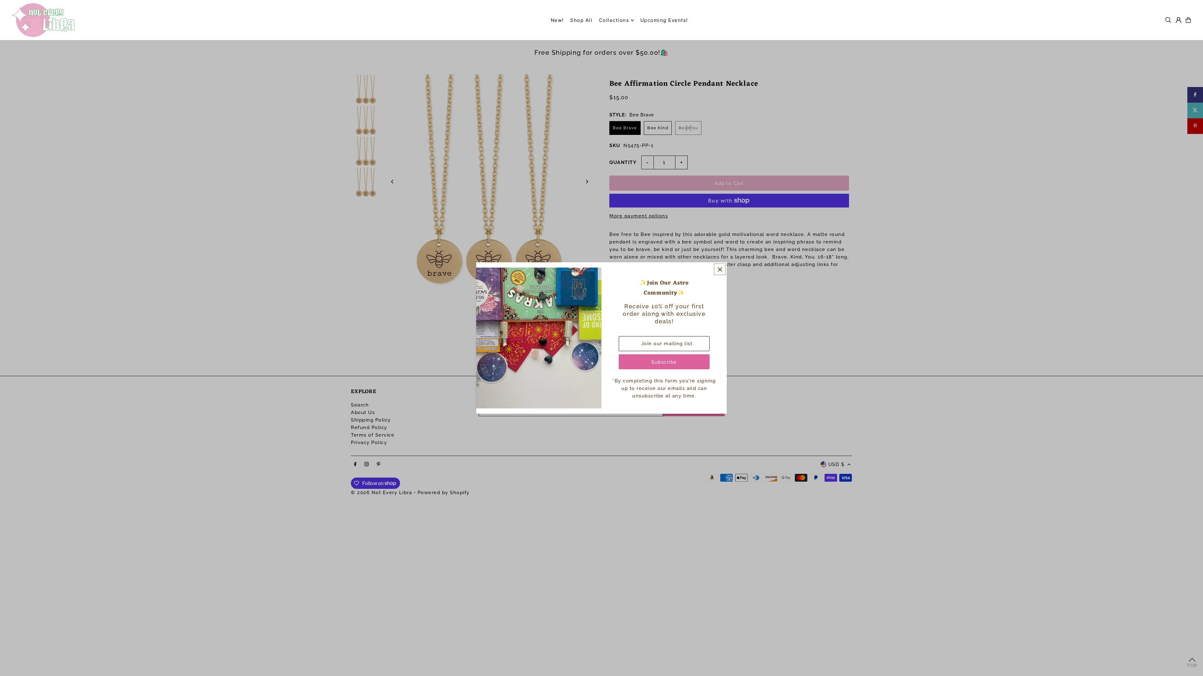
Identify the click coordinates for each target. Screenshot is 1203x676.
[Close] (719, 269)
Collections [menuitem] (614, 20)
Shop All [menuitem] (581, 20)
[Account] (1178, 20)
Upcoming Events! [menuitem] (664, 20)
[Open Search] (1168, 20)
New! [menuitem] (557, 20)
